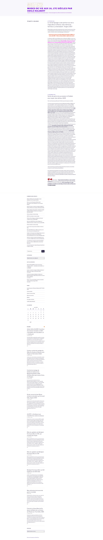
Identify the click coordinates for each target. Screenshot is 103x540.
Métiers (28, 297)
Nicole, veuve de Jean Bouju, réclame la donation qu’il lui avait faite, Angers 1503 (36, 396)
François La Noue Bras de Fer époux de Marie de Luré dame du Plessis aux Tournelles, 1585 (35, 510)
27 (35, 318)
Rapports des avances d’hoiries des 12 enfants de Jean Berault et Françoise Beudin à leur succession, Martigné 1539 (35, 234)
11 (30, 314)
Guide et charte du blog (34, 214)
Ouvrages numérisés (30, 299)
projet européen (52, 185)
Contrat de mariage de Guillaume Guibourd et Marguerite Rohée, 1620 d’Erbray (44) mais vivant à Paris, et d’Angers (36, 275)
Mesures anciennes (30, 295)
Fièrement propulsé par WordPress (33, 537)
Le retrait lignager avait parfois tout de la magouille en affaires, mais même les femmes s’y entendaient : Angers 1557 (61, 24)
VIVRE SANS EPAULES (31, 301)
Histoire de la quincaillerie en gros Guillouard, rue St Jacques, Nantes (35, 203)
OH (27, 198)
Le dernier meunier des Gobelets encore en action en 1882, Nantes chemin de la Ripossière (35, 242)
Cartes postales (29, 291)
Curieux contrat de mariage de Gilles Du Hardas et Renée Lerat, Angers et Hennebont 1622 (35, 211)
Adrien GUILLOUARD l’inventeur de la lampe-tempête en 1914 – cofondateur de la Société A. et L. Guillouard (35, 266)
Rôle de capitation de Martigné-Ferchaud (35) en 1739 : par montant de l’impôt (35, 433)
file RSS (29, 326)
